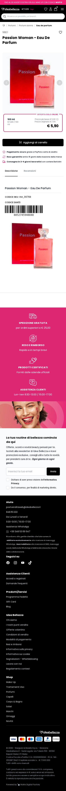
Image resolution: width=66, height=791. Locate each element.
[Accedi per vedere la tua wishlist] (46, 9)
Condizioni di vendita (17, 634)
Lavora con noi (14, 663)
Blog (8, 606)
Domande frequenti (16, 583)
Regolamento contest (18, 668)
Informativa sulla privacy (19, 649)
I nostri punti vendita (17, 624)
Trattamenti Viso (15, 687)
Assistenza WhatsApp (17, 526)
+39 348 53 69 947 (20, 531)
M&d (5, 32)
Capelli (9, 696)
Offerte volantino (15, 629)
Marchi (9, 711)
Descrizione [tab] (11, 170)
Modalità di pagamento (18, 639)
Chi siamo (11, 620)
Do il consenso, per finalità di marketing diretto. (34, 487)
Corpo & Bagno (14, 701)
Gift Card (11, 601)
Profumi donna (26, 25)
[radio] (33, 123)
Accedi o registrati (16, 578)
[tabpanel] (33, 224)
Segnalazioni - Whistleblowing (22, 658)
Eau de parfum (44, 25)
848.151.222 (11, 512)
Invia (53, 471)
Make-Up (11, 682)
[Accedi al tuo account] (50, 9)
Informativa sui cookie (18, 654)
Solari (9, 706)
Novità (9, 721)
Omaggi (10, 716)
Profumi (12, 25)
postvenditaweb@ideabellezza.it (23, 507)
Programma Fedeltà (17, 596)
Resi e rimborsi (13, 644)
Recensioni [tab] (30, 170)
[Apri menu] (62, 9)
